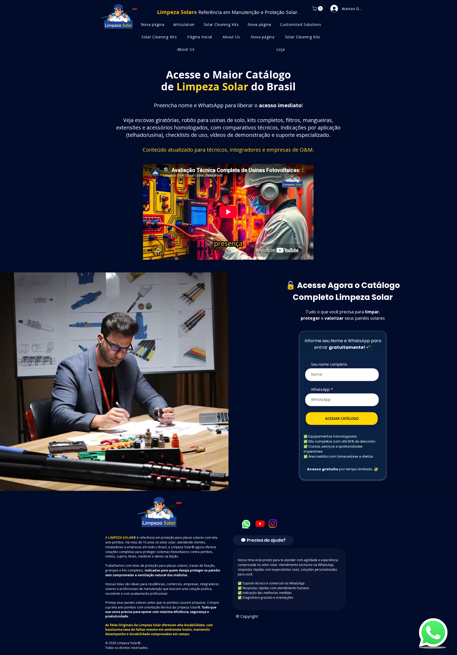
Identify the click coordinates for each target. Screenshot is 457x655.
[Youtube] (260, 523)
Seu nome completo (329, 364)
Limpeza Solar (150, 625)
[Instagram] (272, 523)
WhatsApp (320, 389)
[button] (318, 8)
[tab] (263, 540)
